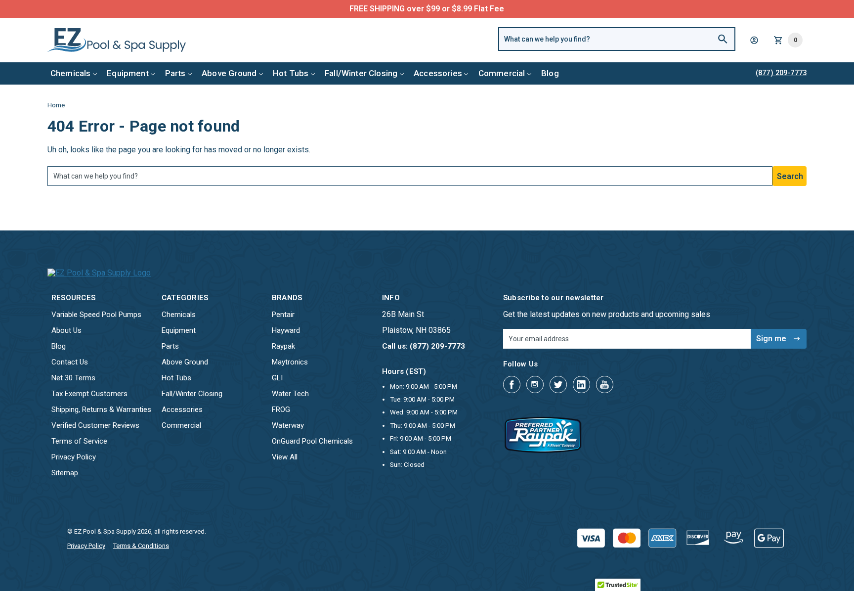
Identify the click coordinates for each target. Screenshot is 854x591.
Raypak (283, 346)
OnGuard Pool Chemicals (312, 441)
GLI (277, 377)
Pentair (283, 314)
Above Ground (229, 73)
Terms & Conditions (141, 545)
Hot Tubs (290, 73)
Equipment (128, 73)
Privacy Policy (73, 457)
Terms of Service (79, 441)
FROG (281, 409)
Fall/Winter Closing (361, 73)
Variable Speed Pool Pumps (96, 314)
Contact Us (69, 362)
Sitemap (64, 472)
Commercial (501, 73)
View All (285, 457)
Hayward (286, 330)
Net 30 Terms (73, 377)
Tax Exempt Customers (89, 393)
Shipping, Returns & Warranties (101, 409)
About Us (66, 330)
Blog (550, 73)
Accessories (438, 73)
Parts (175, 73)
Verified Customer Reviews (95, 425)
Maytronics (290, 362)
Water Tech (290, 393)
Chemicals (70, 73)
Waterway (288, 425)
